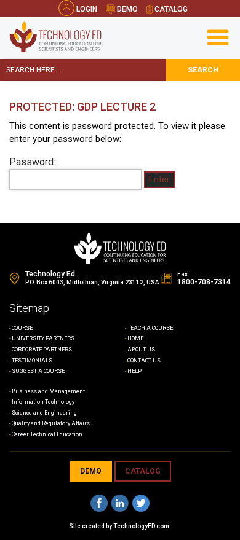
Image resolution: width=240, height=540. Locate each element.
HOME (135, 338)
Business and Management (48, 391)
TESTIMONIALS (32, 361)
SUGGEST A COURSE (38, 371)
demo (126, 9)
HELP (134, 371)
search (203, 70)
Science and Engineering (44, 413)
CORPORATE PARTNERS (42, 349)
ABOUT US (141, 349)
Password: (32, 162)
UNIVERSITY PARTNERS (43, 338)
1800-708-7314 (204, 282)
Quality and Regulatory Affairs (51, 423)
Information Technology (43, 402)
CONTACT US (144, 361)
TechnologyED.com (141, 526)
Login (86, 9)
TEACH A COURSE (150, 328)
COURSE (22, 328)
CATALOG (143, 471)
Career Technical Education (47, 434)
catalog (170, 9)
